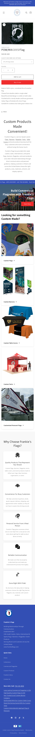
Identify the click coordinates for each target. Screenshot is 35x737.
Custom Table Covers (11, 343)
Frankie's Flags (10, 730)
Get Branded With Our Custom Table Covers (17, 700)
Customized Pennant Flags (13, 425)
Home (5, 658)
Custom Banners (9, 302)
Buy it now (17, 82)
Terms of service (23, 733)
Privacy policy (13, 733)
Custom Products (9, 670)
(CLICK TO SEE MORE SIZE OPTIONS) (11, 58)
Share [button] (5, 112)
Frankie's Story (8, 675)
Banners (11, 139)
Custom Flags (8, 261)
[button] (4, 13)
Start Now (27, 204)
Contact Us (7, 679)
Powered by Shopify (19, 730)
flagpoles (18, 139)
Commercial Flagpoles (10, 666)
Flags (7, 139)
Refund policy (29, 730)
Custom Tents (8, 384)
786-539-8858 (19, 686)
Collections (7, 662)
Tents (24, 139)
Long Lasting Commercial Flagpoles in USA (17, 690)
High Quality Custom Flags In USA (14, 693)
